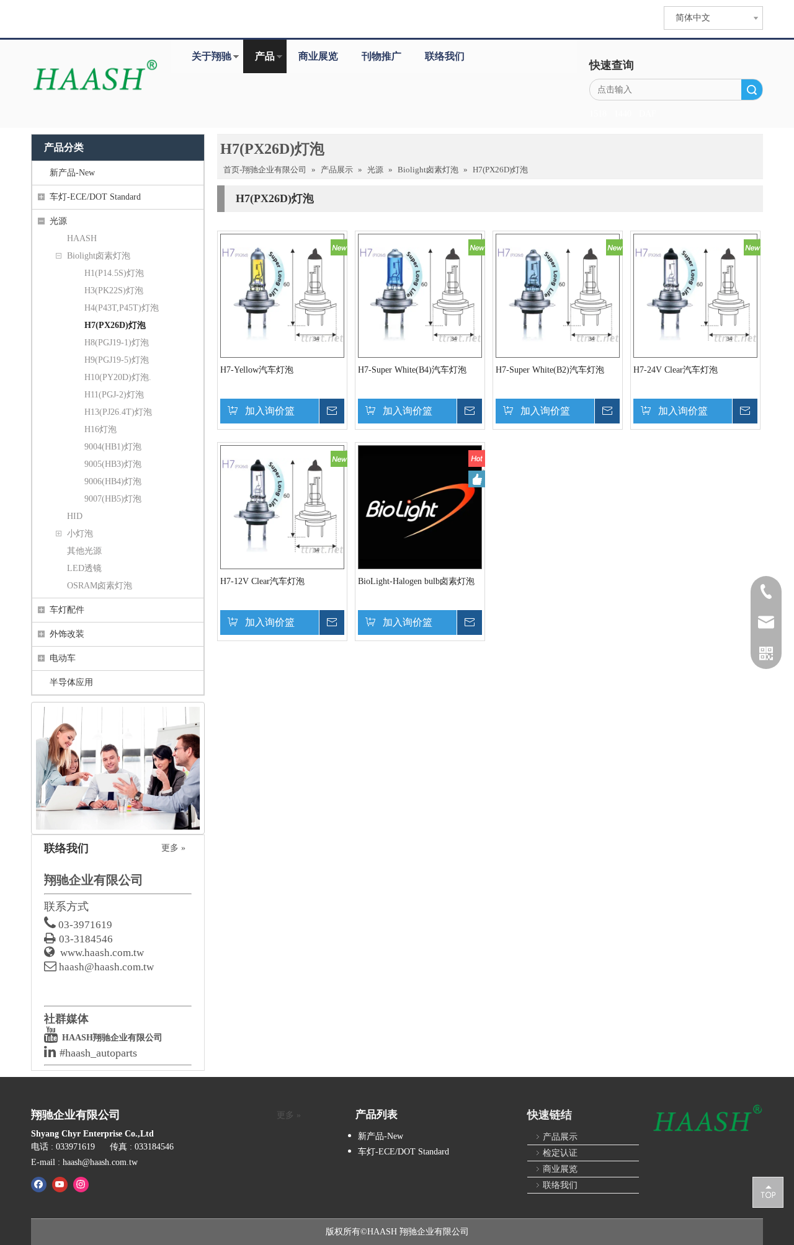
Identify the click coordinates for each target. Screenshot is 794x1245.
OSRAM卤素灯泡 (99, 585)
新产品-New (72, 172)
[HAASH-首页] (94, 76)
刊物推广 (381, 56)
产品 (265, 56)
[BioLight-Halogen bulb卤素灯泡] (420, 506)
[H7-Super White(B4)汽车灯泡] (420, 294)
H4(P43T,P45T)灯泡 (121, 307)
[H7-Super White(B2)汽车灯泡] (557, 294)
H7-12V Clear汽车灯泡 (262, 581)
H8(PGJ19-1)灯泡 (116, 342)
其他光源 (84, 551)
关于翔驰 (211, 56)
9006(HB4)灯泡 (112, 481)
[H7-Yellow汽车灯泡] (282, 294)
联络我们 (445, 56)
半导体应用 (71, 682)
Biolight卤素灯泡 (98, 255)
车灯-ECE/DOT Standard (95, 197)
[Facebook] (39, 1184)
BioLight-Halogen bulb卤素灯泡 (416, 581)
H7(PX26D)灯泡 (115, 325)
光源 (58, 221)
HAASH (82, 238)
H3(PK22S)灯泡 (113, 290)
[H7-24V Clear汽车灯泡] (695, 294)
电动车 (63, 658)
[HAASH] (707, 1119)
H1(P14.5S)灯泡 (114, 273)
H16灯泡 (100, 429)
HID (75, 516)
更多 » (173, 848)
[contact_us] (118, 768)
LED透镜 (84, 568)
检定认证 (560, 1153)
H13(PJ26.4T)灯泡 (118, 412)
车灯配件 (67, 609)
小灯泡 (80, 533)
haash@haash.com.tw (106, 967)
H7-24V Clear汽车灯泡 (675, 369)
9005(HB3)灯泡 (112, 464)
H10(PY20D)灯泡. (117, 377)
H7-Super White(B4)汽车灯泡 (412, 369)
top (768, 1191)
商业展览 (318, 56)
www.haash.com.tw (102, 953)
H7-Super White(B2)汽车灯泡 (550, 369)
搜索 (751, 89)
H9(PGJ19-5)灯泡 (116, 360)
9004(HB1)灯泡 (112, 446)
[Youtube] (60, 1184)
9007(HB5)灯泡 (112, 498)
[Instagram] (81, 1184)
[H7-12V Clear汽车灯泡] (282, 506)
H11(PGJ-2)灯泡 (114, 394)
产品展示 (560, 1136)
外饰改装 (67, 634)
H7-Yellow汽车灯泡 (256, 369)
